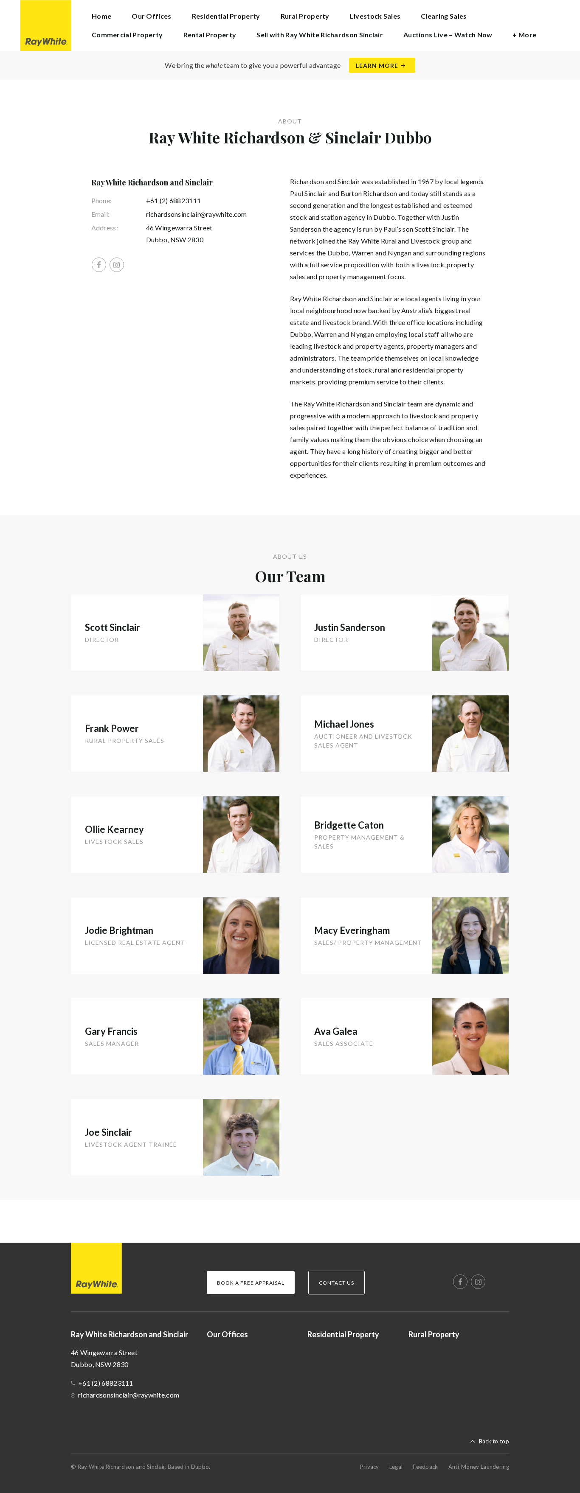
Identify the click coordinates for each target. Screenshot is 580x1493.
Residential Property (226, 16)
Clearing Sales (444, 16)
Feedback (425, 1466)
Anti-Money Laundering (478, 1466)
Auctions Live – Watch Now (448, 35)
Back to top (494, 1441)
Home (101, 16)
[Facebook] (99, 265)
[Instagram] (117, 265)
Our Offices (151, 16)
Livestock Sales (375, 16)
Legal (396, 1466)
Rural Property (305, 16)
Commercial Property (127, 35)
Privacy (369, 1466)
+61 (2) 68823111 (173, 200)
